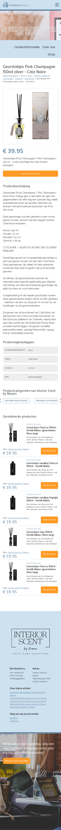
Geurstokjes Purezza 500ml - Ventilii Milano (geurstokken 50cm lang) (41, 569)
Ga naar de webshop (30, 173)
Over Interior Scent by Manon (22, 707)
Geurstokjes (29, 79)
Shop (51, 54)
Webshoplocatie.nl (10, 76)
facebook (14, 718)
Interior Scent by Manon (18, 449)
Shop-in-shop (26, 76)
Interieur (18, 79)
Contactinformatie (27, 47)
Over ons (48, 47)
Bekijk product (49, 451)
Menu (57, 5)
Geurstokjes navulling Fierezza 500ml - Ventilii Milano (42, 465)
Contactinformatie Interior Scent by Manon (28, 698)
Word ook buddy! (17, 761)
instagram (14, 721)
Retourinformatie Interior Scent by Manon (28, 704)
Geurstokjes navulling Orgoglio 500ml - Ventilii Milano (42, 499)
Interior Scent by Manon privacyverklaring (28, 701)
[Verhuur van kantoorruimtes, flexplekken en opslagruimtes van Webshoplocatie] (15, 4)
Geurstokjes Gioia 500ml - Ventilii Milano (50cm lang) (40, 533)
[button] (30, 142)
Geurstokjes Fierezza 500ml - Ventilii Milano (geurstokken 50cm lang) (41, 430)
